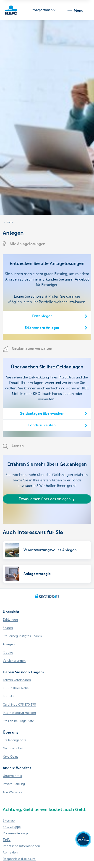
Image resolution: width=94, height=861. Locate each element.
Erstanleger (42, 316)
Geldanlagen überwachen (42, 414)
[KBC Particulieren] (11, 10)
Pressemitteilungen (16, 833)
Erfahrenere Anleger (42, 328)
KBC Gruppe (12, 827)
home (10, 222)
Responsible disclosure (19, 859)
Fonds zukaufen (42, 425)
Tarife (6, 839)
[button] (75, 10)
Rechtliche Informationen (21, 846)
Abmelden (10, 852)
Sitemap (9, 820)
